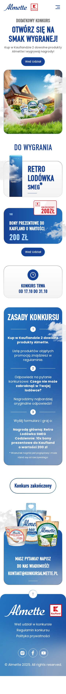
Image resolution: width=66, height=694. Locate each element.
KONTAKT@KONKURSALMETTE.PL (33, 573)
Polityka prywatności (33, 636)
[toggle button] (57, 7)
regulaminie (32, 359)
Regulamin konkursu (33, 630)
